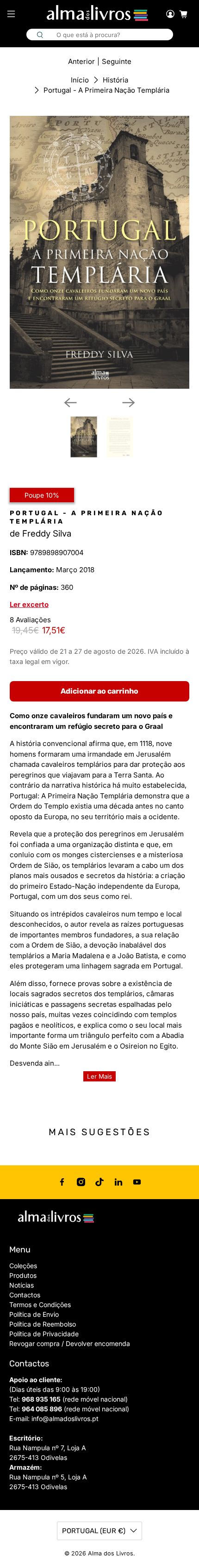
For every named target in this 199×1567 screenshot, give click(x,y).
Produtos (23, 1275)
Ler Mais (99, 1076)
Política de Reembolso (42, 1324)
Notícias (21, 1285)
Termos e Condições (40, 1304)
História (115, 79)
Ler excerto (29, 604)
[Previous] (70, 403)
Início (80, 79)
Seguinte (116, 61)
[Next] (129, 403)
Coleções (23, 1266)
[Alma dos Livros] (98, 13)
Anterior (81, 61)
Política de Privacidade (44, 1334)
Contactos (24, 1295)
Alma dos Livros (110, 1553)
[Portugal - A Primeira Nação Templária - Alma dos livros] (100, 252)
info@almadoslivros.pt (65, 1418)
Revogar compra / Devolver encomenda (69, 1343)
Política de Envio (34, 1314)
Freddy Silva (46, 533)
